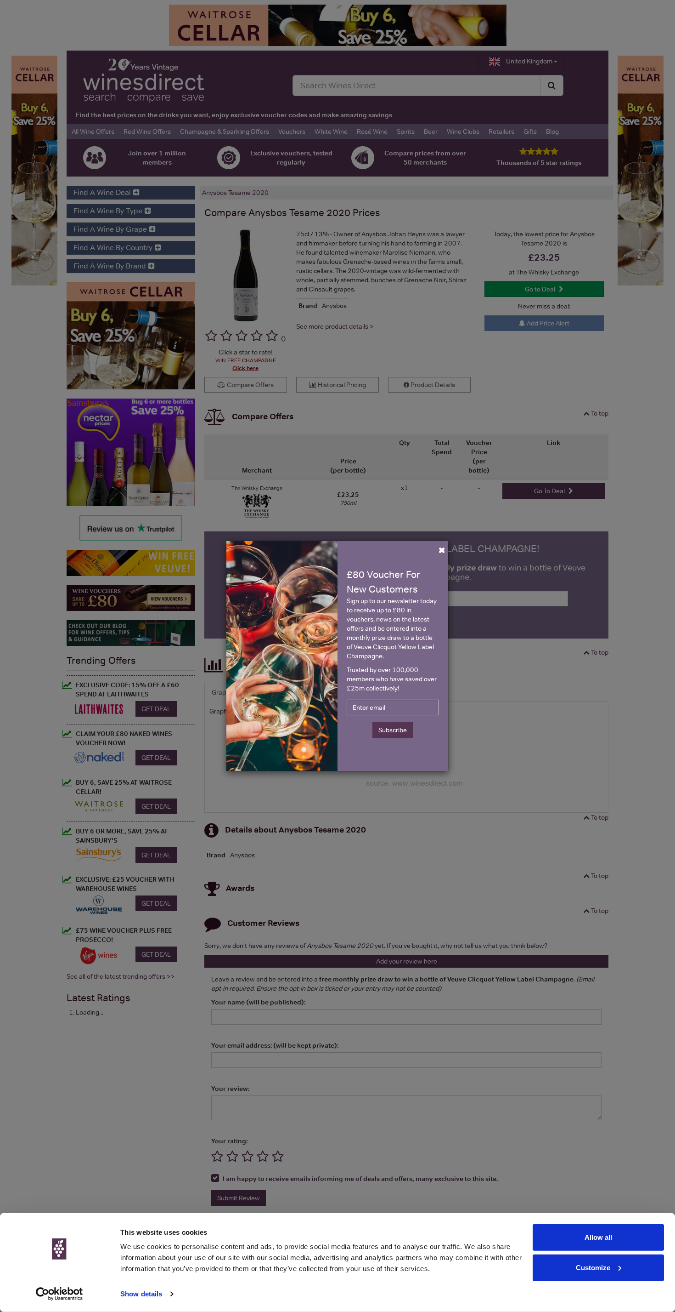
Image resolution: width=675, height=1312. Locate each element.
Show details (141, 1294)
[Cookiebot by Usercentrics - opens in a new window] (59, 1294)
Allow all (598, 1237)
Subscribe (392, 730)
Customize (593, 1267)
